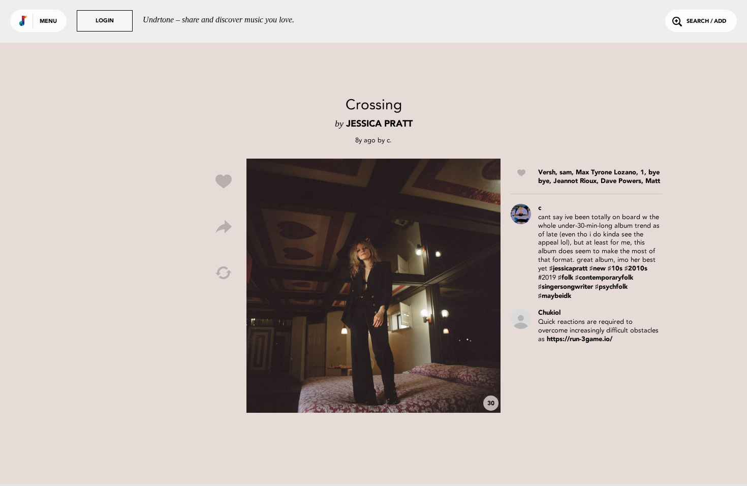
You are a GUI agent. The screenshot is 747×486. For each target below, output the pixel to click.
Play (373, 285)
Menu (48, 21)
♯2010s (636, 268)
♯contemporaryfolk (604, 278)
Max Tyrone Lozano (606, 172)
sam (565, 172)
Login (105, 21)
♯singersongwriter (565, 287)
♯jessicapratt (568, 268)
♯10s (615, 268)
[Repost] (223, 273)
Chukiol (549, 313)
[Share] (223, 227)
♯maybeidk (554, 296)
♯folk (565, 278)
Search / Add (706, 21)
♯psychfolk (611, 287)
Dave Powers (621, 181)
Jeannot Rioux (575, 181)
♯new (597, 268)
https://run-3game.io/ (579, 339)
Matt (652, 181)
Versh (546, 172)
